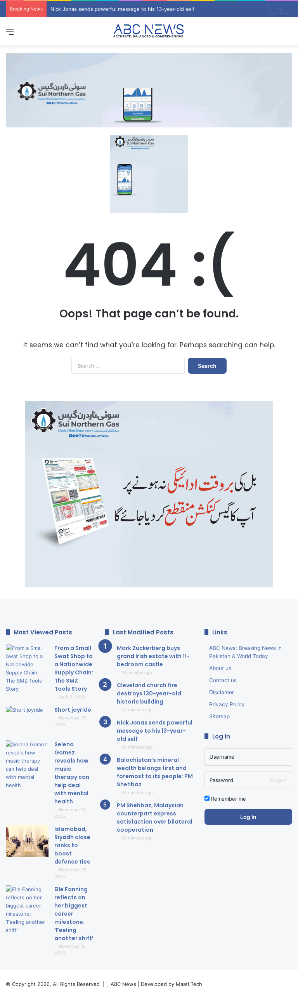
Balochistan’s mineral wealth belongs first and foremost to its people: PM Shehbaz (150, 9)
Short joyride (72, 710)
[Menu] (10, 34)
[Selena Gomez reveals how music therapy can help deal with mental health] (27, 764)
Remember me (228, 799)
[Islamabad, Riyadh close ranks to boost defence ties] (27, 841)
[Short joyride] (27, 720)
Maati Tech (189, 984)
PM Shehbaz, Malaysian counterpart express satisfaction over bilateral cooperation (154, 817)
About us (220, 668)
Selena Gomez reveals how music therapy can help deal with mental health (71, 772)
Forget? (278, 780)
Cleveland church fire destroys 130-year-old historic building (149, 693)
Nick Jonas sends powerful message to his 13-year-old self (154, 731)
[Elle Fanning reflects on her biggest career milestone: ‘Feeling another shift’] (27, 909)
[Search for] (288, 34)
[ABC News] (149, 31)
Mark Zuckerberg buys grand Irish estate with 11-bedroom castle (153, 656)
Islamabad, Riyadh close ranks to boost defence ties (72, 845)
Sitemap (219, 716)
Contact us (223, 680)
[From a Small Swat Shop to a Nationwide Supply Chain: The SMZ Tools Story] (27, 668)
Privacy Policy (227, 704)
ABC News (123, 984)
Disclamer (221, 692)
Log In (248, 816)
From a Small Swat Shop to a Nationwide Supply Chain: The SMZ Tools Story (73, 668)
